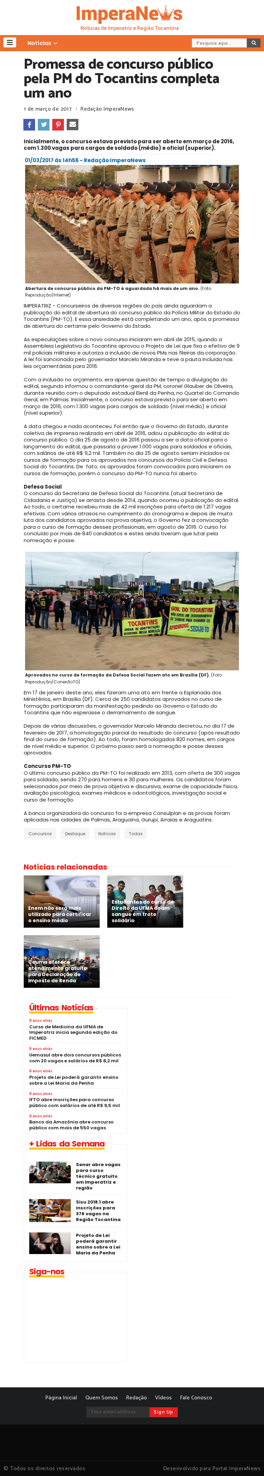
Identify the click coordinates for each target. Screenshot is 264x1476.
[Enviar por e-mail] (72, 125)
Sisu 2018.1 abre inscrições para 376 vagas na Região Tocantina (98, 1210)
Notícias (107, 834)
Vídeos (163, 1397)
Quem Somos (101, 1397)
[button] (9, 42)
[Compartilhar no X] (44, 125)
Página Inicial (61, 1397)
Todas (136, 834)
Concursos (40, 834)
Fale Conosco (196, 1397)
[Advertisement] (192, 1056)
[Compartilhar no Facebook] (29, 125)
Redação (136, 1397)
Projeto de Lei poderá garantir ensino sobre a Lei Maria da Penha (98, 1244)
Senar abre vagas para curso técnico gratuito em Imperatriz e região (98, 1176)
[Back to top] (247, 1459)
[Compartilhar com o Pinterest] (58, 125)
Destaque (75, 834)
